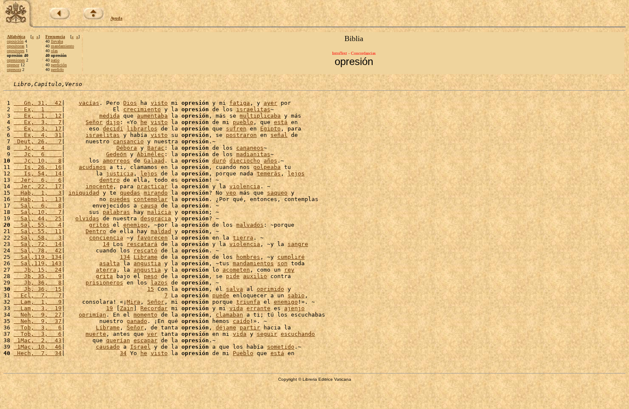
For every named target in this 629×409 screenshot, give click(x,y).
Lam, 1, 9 (38, 302)
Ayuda (116, 18)
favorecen (152, 237)
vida (236, 308)
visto (159, 103)
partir (250, 327)
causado (108, 347)
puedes (120, 199)
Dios (130, 103)
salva (234, 289)
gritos (99, 225)
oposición (15, 41)
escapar (145, 340)
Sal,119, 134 (38, 257)
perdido (57, 69)
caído (241, 321)
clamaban (229, 314)
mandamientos (253, 263)
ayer (270, 103)
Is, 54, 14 (38, 173)
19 (109, 308)
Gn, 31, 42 (38, 103)
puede (220, 295)
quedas (130, 193)
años (270, 160)
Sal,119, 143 (38, 263)
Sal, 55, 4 (38, 225)
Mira (133, 302)
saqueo (277, 193)
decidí (113, 128)
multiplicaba (260, 116)
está (281, 122)
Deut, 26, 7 (38, 141)
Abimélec (150, 154)
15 (150, 289)
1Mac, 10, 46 (38, 347)
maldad (161, 231)
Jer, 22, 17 (38, 186)
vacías (89, 103)
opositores (15, 50)
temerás (269, 173)
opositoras (15, 46)
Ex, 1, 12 (38, 116)
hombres (248, 257)
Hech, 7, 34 (38, 353)
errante (258, 308)
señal (279, 135)
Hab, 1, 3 (38, 193)
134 (125, 257)
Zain (127, 308)
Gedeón (116, 154)
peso (150, 276)
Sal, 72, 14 (38, 244)
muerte (96, 334)
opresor (13, 64)
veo (231, 193)
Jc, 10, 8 (38, 160)
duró (219, 160)
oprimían (92, 314)
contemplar (151, 199)
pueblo (243, 122)
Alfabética (16, 36)
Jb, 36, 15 (38, 289)
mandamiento (62, 46)
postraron (241, 135)
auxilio (255, 276)
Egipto (270, 128)
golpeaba (267, 167)
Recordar (154, 308)
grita (104, 276)
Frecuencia (55, 36)
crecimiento (142, 109)
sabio (296, 295)
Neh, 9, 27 (38, 314)
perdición (59, 64)
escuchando (298, 334)
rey (289, 270)
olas (54, 50)
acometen (236, 270)
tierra (243, 237)
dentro (109, 180)
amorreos (116, 160)
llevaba (57, 41)
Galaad (154, 160)
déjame (226, 327)
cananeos (250, 148)
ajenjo (294, 308)
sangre (298, 244)
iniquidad (83, 193)
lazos (159, 282)
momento (145, 314)
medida (109, 116)
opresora (14, 69)
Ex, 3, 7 (38, 122)
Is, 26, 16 (38, 167)
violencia (244, 186)
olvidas (87, 218)
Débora (126, 148)
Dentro (96, 231)
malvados (250, 225)
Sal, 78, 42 (38, 250)
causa (148, 205)
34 (123, 353)
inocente (99, 186)
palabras (116, 212)
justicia (120, 173)
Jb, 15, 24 (38, 270)
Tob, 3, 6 (38, 327)
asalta (109, 263)
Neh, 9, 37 (38, 321)
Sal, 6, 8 (38, 205)
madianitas (253, 154)
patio (55, 60)
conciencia (106, 237)
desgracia (155, 218)
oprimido (270, 289)
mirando (156, 193)
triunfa (248, 302)
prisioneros (104, 282)
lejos (148, 173)
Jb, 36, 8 (38, 282)
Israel (140, 347)
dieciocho (244, 160)
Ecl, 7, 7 (38, 295)
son (282, 263)
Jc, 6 (38, 154)
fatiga (239, 103)
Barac (155, 148)
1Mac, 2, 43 (38, 340)
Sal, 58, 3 (38, 237)
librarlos (142, 128)
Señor (94, 122)
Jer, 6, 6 (38, 180)
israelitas (253, 109)
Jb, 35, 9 (38, 276)
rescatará (142, 244)
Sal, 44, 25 (38, 218)
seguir (267, 334)
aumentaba (152, 116)
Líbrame (145, 257)
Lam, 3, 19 (38, 308)
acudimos (92, 167)
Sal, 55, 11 (38, 231)
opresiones (16, 60)
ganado (137, 321)
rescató (145, 250)
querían (118, 340)
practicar (152, 186)
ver (152, 334)
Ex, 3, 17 (38, 128)
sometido (280, 347)
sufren (236, 128)
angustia (147, 263)
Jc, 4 (38, 148)
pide (233, 276)
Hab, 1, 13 (38, 199)
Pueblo (243, 353)
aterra (106, 270)
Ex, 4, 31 (38, 135)
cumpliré (291, 257)
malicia (159, 212)
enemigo (135, 225)
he (143, 122)
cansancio (128, 141)
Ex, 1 (38, 109)
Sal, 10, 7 (38, 212)
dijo (113, 122)
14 (106, 244)
